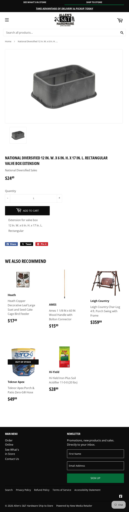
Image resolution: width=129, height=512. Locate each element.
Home (8, 41)
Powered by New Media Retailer (74, 505)
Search (9, 489)
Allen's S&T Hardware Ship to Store (33, 505)
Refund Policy (41, 489)
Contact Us (12, 459)
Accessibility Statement (87, 489)
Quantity (10, 191)
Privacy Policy (23, 489)
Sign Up (95, 478)
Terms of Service (62, 489)
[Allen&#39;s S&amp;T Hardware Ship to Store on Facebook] (120, 496)
